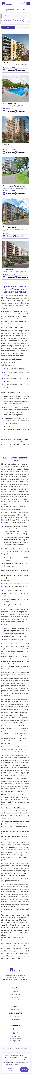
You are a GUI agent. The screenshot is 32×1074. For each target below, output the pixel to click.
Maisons (15, 991)
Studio (6, 369)
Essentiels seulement (11, 1069)
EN (23, 3)
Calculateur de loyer (15, 1000)
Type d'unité (7, 20)
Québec (26, 333)
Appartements (15, 994)
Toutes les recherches (15, 1016)
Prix (26, 20)
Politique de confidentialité (10, 1064)
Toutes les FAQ (15, 1019)
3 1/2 (6, 372)
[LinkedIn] (14, 1033)
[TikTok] (17, 1033)
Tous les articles (15, 1010)
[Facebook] (14, 1029)
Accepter (24, 1069)
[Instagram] (17, 1029)
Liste (8, 27)
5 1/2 (6, 385)
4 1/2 (6, 379)
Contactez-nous (15, 1036)
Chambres (17, 20)
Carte (22, 27)
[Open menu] (28, 4)
